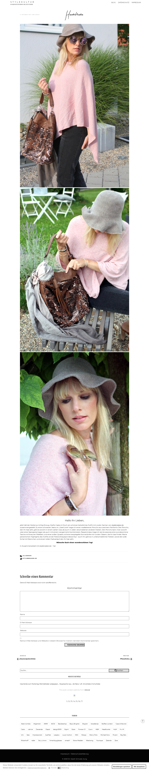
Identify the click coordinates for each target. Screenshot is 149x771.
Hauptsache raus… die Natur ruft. (71, 684)
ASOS (53, 724)
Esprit (66, 729)
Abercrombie (25, 724)
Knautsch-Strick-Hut (68, 537)
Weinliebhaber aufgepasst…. (49, 684)
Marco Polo (93, 735)
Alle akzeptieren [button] (139, 766)
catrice (30, 729)
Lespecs (56, 735)
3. (71, 701)
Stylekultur (22, 2)
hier (28, 530)
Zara (116, 740)
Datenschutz (123, 2)
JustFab (48, 735)
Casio (23, 729)
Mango (83, 735)
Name (22, 614)
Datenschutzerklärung (80, 754)
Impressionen (37, 735)
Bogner (85, 724)
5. (77, 701)
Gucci (90, 729)
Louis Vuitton (67, 735)
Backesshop (62, 724)
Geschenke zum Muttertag (29, 684)
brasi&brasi (95, 724)
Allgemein (27, 555)
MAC (76, 735)
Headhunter (106, 729)
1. (66, 701)
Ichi (22, 735)
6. (79, 701)
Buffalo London (107, 724)
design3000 (57, 729)
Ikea (28, 735)
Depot (48, 729)
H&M (97, 729)
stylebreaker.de (118, 525)
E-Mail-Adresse (26, 622)
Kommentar (74, 588)
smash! (67, 740)
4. (74, 701)
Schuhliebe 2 (87, 684)
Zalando (109, 740)
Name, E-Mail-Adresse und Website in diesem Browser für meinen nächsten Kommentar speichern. (59, 641)
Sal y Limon (42, 740)
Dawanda (39, 729)
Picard (115, 735)
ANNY (46, 724)
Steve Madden (78, 740)
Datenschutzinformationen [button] (37, 768)
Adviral (87, 690)
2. (69, 701)
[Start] (143, 721)
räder (33, 740)
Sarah (37, 14)
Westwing (89, 740)
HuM (115, 729)
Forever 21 (81, 729)
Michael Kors (105, 735)
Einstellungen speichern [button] (121, 766)
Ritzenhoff (24, 740)
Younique (99, 740)
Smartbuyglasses (56, 740)
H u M (122, 729)
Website (23, 630)
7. (82, 701)
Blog (113, 2)
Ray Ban (123, 735)
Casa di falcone (121, 724)
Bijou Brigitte (74, 724)
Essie (73, 729)
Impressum (136, 2)
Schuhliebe (96, 684)
